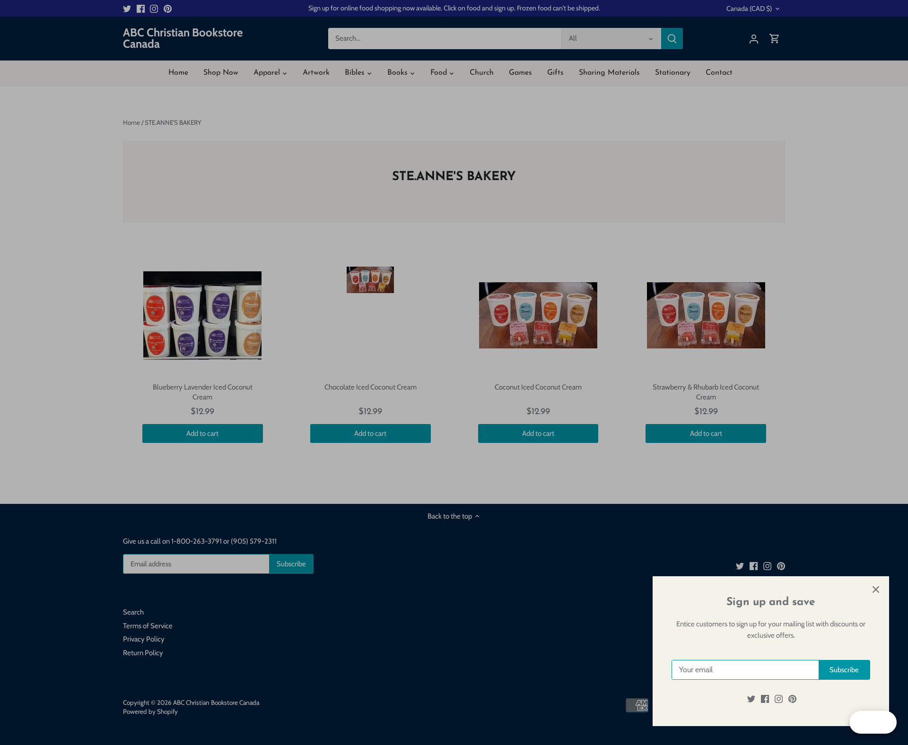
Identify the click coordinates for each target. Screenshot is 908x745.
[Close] (875, 589)
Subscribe (844, 670)
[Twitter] (751, 699)
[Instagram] (779, 699)
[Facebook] (765, 699)
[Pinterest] (792, 699)
